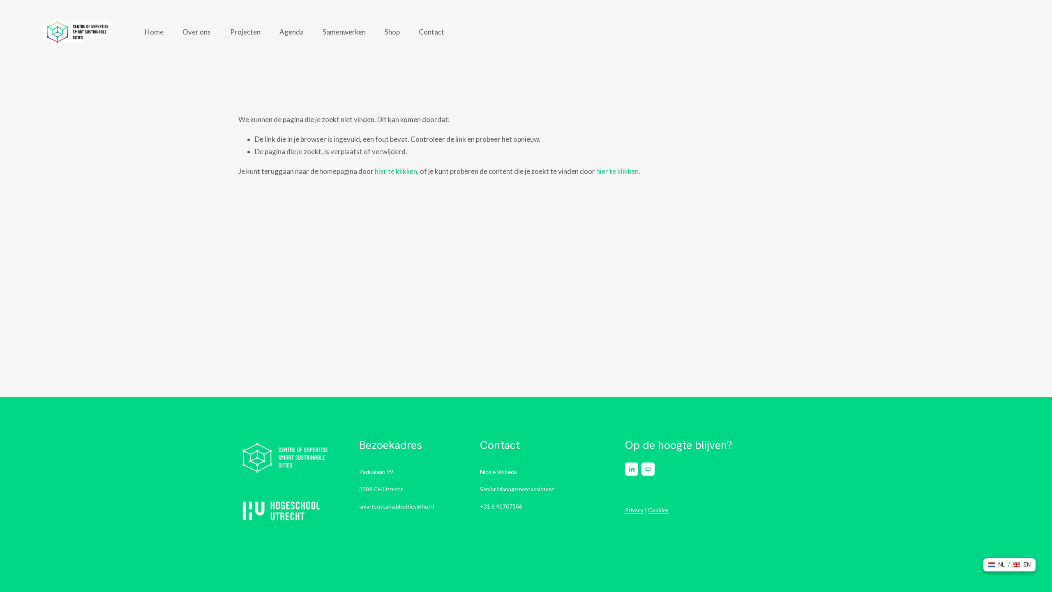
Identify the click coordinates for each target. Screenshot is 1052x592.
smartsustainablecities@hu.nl (396, 506)
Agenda (291, 32)
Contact (431, 32)
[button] (996, 565)
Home (154, 32)
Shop (392, 32)
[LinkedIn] (631, 469)
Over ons (196, 32)
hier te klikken (396, 171)
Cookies (658, 509)
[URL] (648, 469)
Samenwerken (344, 32)
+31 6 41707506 (501, 506)
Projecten (245, 32)
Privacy (634, 509)
